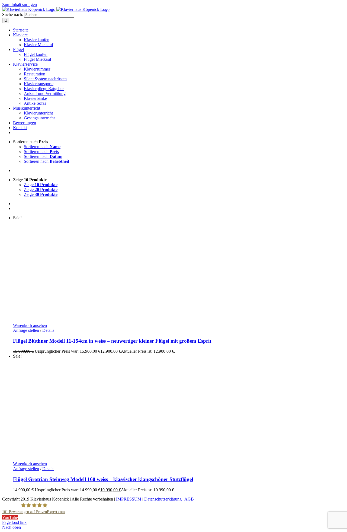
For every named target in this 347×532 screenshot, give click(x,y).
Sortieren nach (42, 146)
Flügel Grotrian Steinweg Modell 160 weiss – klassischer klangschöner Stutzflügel (103, 479)
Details (48, 330)
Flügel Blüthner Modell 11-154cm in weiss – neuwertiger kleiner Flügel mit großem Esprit (112, 341)
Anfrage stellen (26, 330)
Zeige (40, 184)
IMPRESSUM (128, 499)
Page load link (14, 522)
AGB (189, 499)
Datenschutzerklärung (163, 499)
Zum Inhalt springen (19, 4)
